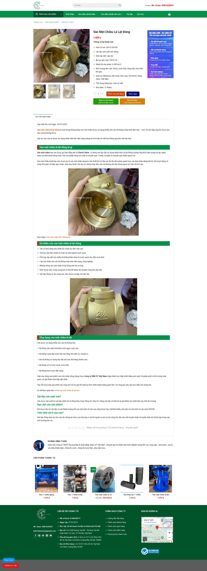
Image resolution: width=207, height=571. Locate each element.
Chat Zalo (9, 560)
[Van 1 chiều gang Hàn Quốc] (46, 479)
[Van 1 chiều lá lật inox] (74, 479)
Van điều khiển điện (86, 14)
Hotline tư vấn (11, 565)
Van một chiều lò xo (103, 495)
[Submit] (120, 5)
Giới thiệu (70, 14)
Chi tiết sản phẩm (43, 117)
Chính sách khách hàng (117, 522)
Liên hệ (140, 14)
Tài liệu (129, 14)
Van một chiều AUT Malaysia (58, 237)
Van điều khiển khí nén (111, 14)
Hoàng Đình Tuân (57, 441)
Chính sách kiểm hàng (116, 530)
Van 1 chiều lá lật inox (75, 495)
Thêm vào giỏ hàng (116, 94)
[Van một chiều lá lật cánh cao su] (160, 479)
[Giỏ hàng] (169, 14)
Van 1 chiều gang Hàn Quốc (46, 495)
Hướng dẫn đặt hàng (116, 518)
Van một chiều (67, 22)
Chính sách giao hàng (116, 526)
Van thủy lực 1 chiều (132, 495)
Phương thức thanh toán (117, 534)
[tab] (42, 116)
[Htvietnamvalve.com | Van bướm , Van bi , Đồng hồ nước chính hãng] (39, 5)
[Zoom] (36, 79)
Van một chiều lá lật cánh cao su (160, 495)
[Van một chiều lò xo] (103, 479)
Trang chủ (38, 22)
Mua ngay (133, 94)
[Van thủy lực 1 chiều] (132, 479)
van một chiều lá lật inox (69, 390)
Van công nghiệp (52, 22)
